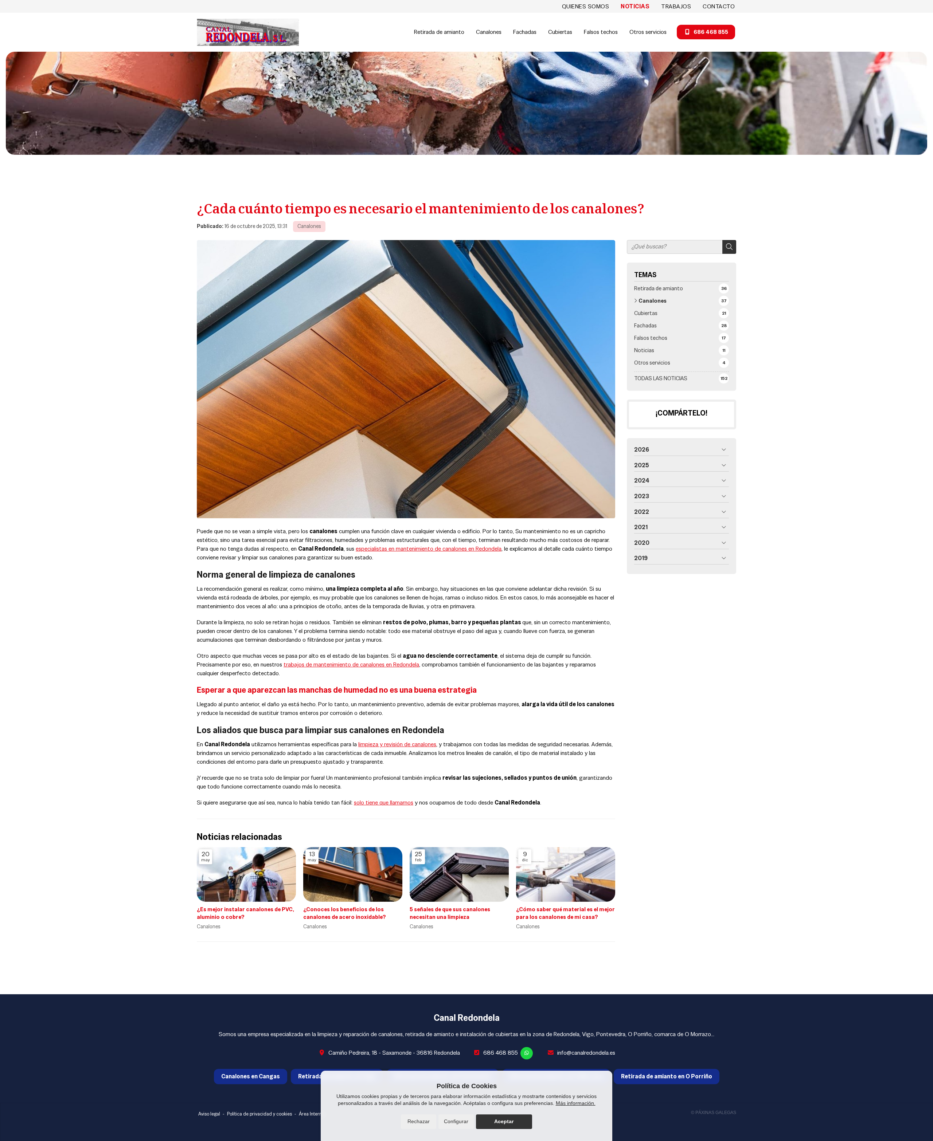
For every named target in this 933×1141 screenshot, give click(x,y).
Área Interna (311, 1114)
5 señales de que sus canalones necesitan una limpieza (450, 913)
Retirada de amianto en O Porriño (666, 1076)
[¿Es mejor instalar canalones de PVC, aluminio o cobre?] (246, 874)
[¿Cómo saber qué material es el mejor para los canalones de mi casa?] (565, 874)
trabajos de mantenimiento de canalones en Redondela (351, 664)
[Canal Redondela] (248, 32)
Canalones (309, 226)
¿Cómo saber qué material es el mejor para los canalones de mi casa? (565, 913)
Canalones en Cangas (250, 1076)
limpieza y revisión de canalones (397, 744)
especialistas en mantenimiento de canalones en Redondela (428, 548)
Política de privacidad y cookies (259, 1114)
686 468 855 (500, 1053)
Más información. (576, 1103)
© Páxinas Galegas (713, 1112)
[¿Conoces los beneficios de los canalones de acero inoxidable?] (352, 874)
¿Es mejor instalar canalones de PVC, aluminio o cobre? (245, 913)
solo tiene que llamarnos (383, 802)
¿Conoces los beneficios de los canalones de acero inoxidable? (344, 913)
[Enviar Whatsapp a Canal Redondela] (526, 1053)
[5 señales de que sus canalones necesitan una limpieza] (459, 874)
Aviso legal (209, 1114)
